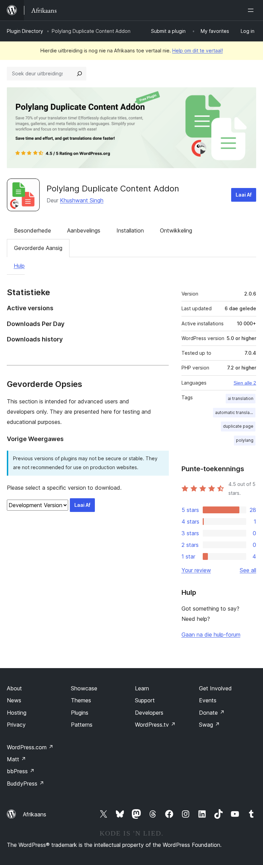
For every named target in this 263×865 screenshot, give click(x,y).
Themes (81, 700)
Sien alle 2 (245, 383)
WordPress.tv (155, 724)
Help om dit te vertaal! (197, 50)
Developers (149, 712)
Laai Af (244, 195)
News (14, 700)
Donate (212, 712)
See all (248, 570)
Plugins (79, 712)
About (14, 688)
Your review (196, 570)
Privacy (16, 724)
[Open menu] (252, 10)
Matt (16, 759)
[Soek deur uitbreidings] (79, 73)
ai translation (240, 398)
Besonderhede (32, 230)
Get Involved (215, 688)
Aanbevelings (83, 230)
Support (145, 700)
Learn (142, 688)
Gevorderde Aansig (38, 248)
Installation (130, 230)
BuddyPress (25, 783)
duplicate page (238, 426)
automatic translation (235, 412)
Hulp (19, 265)
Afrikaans (34, 814)
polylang (244, 440)
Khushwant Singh (81, 200)
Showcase (84, 688)
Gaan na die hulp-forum (210, 634)
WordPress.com (30, 747)
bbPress (21, 771)
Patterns (81, 724)
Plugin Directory (25, 31)
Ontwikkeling (176, 230)
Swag (209, 724)
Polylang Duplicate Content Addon (113, 188)
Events (207, 700)
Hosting (16, 712)
